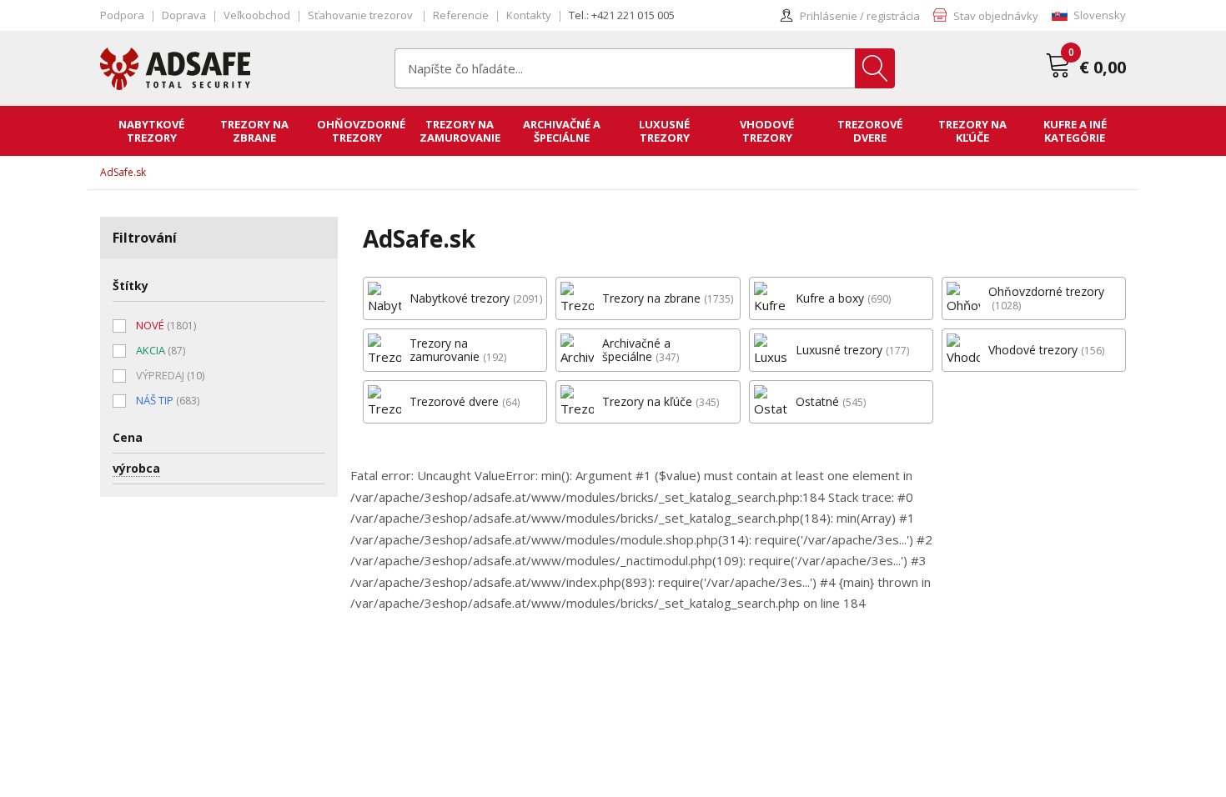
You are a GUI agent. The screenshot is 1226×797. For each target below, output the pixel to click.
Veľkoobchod (257, 15)
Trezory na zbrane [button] (254, 131)
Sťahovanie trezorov (361, 15)
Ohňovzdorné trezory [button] (361, 131)
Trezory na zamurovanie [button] (460, 131)
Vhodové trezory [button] (767, 131)
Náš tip (167, 400)
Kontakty (528, 15)
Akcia (160, 350)
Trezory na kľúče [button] (972, 131)
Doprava (184, 15)
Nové (166, 325)
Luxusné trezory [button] (664, 131)
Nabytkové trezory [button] (151, 131)
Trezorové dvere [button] (869, 131)
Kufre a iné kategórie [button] (1075, 131)
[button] (1089, 15)
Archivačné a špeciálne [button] (561, 131)
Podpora (122, 15)
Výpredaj (170, 375)
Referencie (461, 15)
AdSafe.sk (123, 172)
